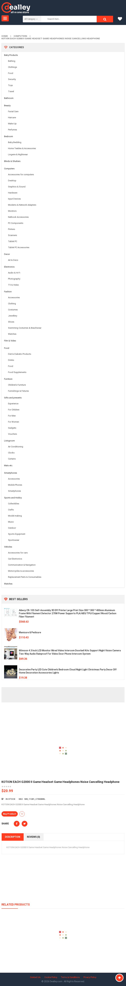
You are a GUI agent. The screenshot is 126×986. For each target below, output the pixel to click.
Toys (10, 85)
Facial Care (13, 111)
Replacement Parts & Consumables (24, 577)
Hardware (12, 192)
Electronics (9, 267)
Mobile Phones (15, 485)
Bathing (11, 61)
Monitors (12, 211)
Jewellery (12, 315)
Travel (11, 91)
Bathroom (8, 98)
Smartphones (10, 473)
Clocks (11, 452)
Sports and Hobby (13, 497)
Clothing (12, 303)
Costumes (13, 309)
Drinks (11, 360)
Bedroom (8, 136)
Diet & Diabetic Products (19, 354)
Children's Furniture (17, 385)
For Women (13, 422)
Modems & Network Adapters (22, 205)
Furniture (8, 379)
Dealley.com (56, 981)
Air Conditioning (15, 446)
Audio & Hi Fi (14, 272)
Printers (11, 229)
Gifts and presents (13, 397)
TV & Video (13, 285)
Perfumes (12, 129)
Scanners (12, 235)
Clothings (12, 67)
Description (12, 837)
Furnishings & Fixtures (18, 391)
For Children (13, 409)
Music (11, 522)
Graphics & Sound (16, 186)
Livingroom (9, 440)
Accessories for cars (18, 552)
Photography (14, 279)
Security (12, 79)
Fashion (8, 291)
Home (4, 36)
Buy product (9, 814)
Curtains (12, 459)
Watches (12, 334)
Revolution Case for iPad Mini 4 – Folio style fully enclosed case (63, 950)
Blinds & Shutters (12, 161)
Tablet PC (12, 241)
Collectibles (13, 503)
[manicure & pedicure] (10, 634)
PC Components (15, 223)
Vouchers (12, 434)
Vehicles (8, 547)
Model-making (15, 516)
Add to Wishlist (22, 814)
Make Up (12, 123)
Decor (7, 254)
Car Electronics (15, 559)
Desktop (12, 180)
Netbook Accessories (18, 217)
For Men (12, 416)
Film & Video (10, 340)
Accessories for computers (21, 174)
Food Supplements (17, 372)
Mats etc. (8, 465)
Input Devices (14, 199)
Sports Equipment (16, 534)
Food (10, 73)
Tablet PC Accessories (18, 247)
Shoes (11, 322)
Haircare (12, 117)
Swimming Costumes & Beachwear (24, 328)
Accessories (14, 297)
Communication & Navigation (22, 565)
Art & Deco (13, 260)
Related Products (15, 904)
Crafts (11, 509)
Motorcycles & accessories (21, 571)
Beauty (7, 105)
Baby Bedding (14, 142)
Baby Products (11, 55)
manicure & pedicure (30, 632)
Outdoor (12, 528)
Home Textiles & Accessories (22, 148)
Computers (20, 36)
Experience (13, 403)
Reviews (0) (33, 837)
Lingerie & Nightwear (18, 154)
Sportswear (13, 540)
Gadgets (12, 428)
